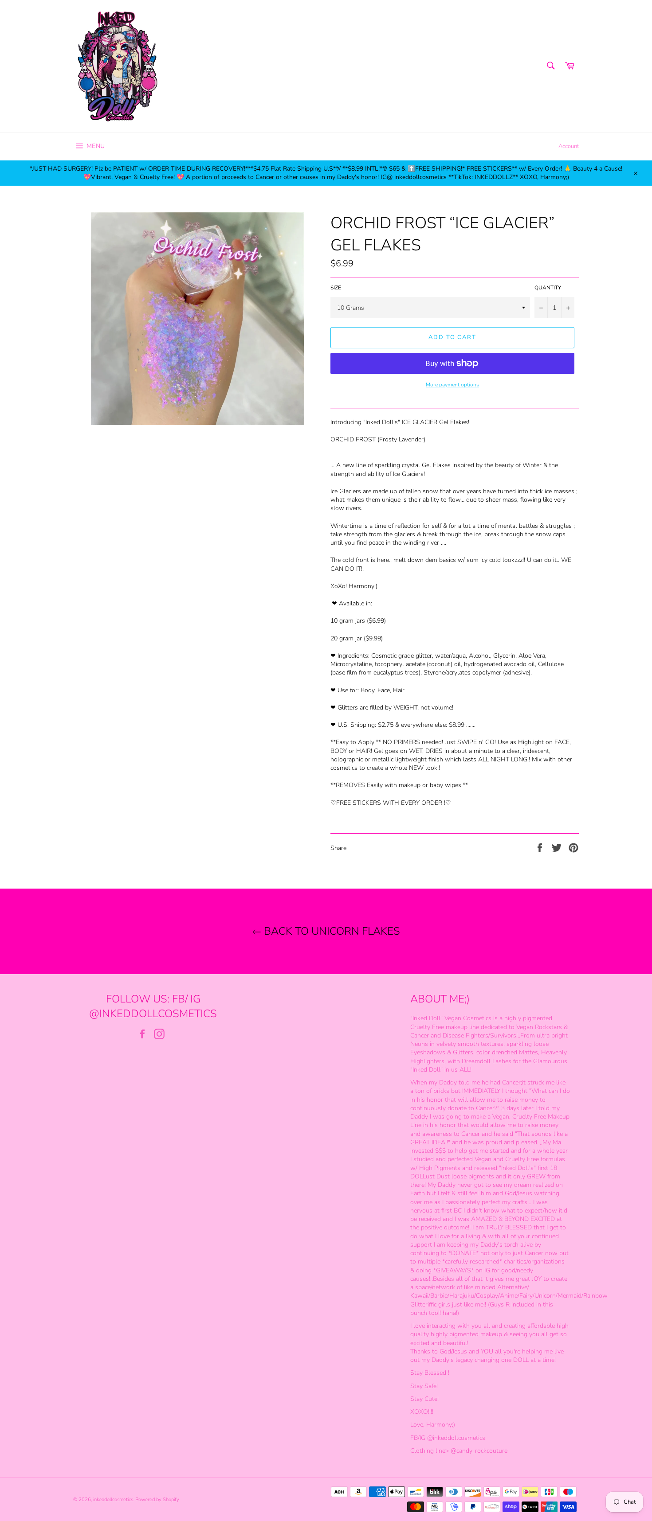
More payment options (452, 384)
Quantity (547, 287)
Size (335, 287)
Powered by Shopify (157, 1499)
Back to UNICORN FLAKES (330, 931)
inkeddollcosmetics (113, 1499)
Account (568, 146)
